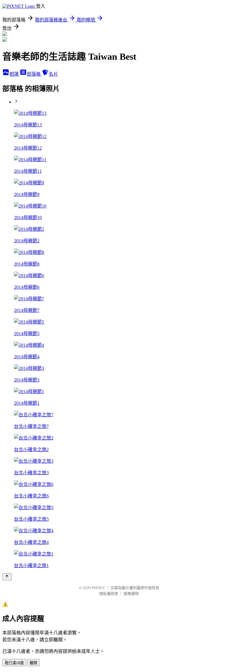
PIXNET (98, 588)
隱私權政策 (108, 593)
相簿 (14, 74)
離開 (33, 663)
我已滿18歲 (14, 663)
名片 (53, 74)
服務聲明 (131, 593)
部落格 (34, 74)
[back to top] (7, 576)
